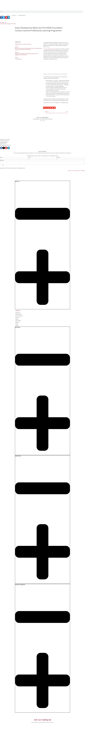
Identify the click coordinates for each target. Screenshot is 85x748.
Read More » (17, 52)
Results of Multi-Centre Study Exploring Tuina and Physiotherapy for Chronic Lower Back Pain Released (28, 49)
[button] (44, 108)
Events (14, 23)
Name (1, 157)
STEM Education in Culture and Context (23, 44)
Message (2, 160)
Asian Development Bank (50, 49)
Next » (20, 59)
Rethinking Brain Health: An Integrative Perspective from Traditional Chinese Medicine (26, 54)
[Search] (84, 12)
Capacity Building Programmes (6, 23)
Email (29, 157)
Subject (58, 157)
